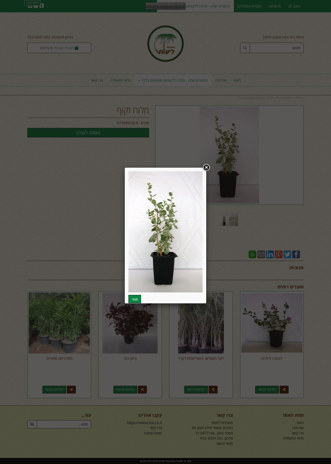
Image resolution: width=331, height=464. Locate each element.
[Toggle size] (171, 6)
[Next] (163, 6)
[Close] (206, 167)
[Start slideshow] (156, 6)
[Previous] (149, 6)
